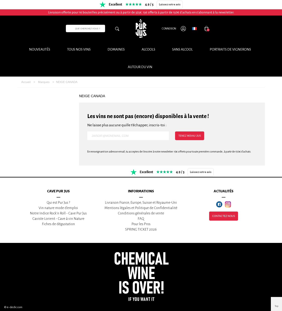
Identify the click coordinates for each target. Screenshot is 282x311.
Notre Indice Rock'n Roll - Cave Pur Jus (58, 213)
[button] (140, 67)
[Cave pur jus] (141, 28)
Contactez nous (223, 216)
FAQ (141, 219)
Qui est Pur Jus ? (58, 203)
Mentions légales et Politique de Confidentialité (140, 208)
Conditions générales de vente (141, 213)
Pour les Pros (141, 224)
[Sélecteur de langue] (194, 28)
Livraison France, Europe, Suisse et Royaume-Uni (141, 203)
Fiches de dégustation (58, 224)
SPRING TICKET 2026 (141, 229)
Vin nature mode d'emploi (58, 208)
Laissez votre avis (169, 4)
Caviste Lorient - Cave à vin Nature (58, 219)
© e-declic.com (13, 307)
